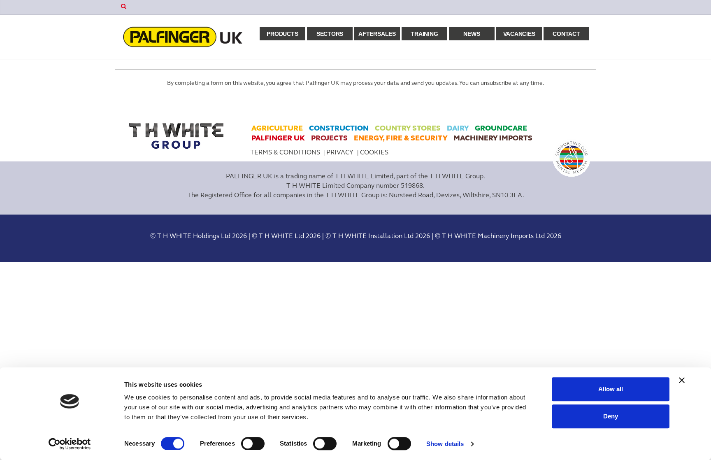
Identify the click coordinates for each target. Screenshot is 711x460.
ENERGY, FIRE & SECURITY (400, 137)
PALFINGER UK (278, 137)
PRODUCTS (282, 33)
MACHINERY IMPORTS (492, 137)
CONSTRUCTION (339, 128)
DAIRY (458, 128)
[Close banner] (682, 380)
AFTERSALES (377, 33)
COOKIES (374, 152)
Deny (610, 416)
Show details (445, 443)
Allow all (610, 388)
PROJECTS (329, 137)
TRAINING (424, 33)
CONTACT (566, 33)
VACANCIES (519, 33)
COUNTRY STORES (408, 128)
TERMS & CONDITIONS (285, 152)
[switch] (253, 443)
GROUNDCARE (501, 128)
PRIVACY (340, 152)
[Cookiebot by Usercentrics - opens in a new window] (70, 444)
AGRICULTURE (277, 128)
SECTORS (329, 33)
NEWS (471, 33)
